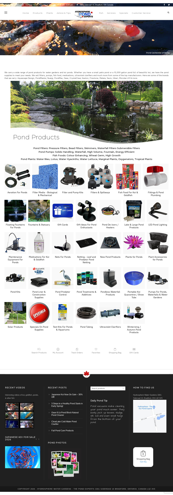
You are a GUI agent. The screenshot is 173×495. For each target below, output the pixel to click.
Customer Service (141, 13)
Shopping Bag (115, 352)
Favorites (96, 352)
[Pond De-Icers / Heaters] (110, 211)
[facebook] (164, 5)
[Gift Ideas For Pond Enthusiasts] (86, 211)
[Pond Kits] (15, 278)
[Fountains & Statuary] (39, 211)
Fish (101, 13)
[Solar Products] (15, 313)
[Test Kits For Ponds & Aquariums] (63, 313)
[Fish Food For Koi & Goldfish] (128, 176)
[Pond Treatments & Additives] (86, 278)
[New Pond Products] (110, 243)
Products (38, 13)
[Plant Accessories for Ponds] (158, 243)
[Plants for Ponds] (134, 243)
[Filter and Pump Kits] (73, 176)
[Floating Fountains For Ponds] (15, 211)
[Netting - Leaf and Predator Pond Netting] (86, 243)
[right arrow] (38, 439)
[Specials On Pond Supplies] (39, 313)
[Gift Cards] (63, 211)
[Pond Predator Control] (63, 278)
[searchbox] (107, 388)
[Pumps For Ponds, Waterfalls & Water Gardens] (158, 278)
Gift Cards (134, 352)
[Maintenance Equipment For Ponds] (15, 243)
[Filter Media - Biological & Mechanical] (45, 176)
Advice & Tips (64, 13)
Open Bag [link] (143, 462)
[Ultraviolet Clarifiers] (110, 313)
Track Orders (77, 352)
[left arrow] (36, 439)
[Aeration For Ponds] (17, 176)
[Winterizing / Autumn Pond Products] (134, 313)
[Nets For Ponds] (63, 243)
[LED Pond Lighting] (158, 211)
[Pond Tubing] (86, 313)
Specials (123, 13)
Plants (49, 13)
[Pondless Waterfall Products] (110, 278)
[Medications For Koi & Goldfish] (39, 243)
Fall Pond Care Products (62, 430)
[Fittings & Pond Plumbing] (156, 176)
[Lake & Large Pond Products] (134, 211)
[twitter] (169, 5)
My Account (58, 352)
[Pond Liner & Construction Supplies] (39, 278)
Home (26, 13)
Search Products (39, 352)
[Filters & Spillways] (100, 176)
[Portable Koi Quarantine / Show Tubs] (134, 278)
